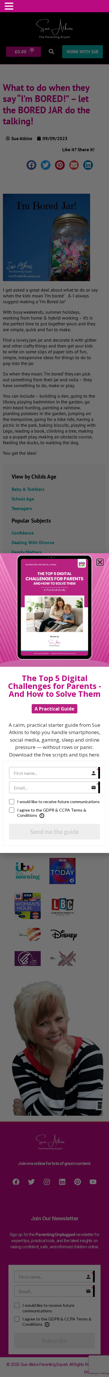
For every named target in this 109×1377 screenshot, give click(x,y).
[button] (10, 6)
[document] (54, 688)
